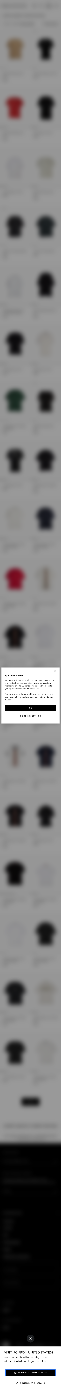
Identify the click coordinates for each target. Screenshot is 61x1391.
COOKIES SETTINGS (30, 716)
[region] (30, 695)
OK (30, 708)
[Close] (30, 1339)
